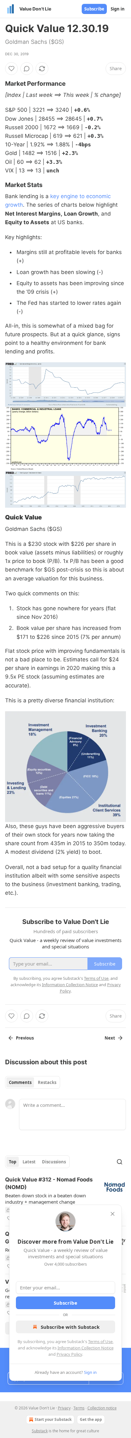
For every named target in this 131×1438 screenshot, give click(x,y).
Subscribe (94, 9)
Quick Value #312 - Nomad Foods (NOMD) (49, 1183)
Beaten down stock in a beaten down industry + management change (45, 1198)
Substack (40, 1431)
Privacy (64, 1408)
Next (110, 1038)
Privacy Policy (69, 1354)
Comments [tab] (20, 1082)
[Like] (11, 68)
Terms (79, 1408)
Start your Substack (53, 1419)
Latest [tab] (29, 1162)
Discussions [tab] (54, 1162)
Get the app (91, 1419)
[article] (65, 1199)
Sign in (118, 9)
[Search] (119, 1161)
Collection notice (102, 1408)
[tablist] (32, 1082)
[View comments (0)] (26, 68)
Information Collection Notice (86, 1348)
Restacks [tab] (47, 1082)
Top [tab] (12, 1162)
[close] (112, 1214)
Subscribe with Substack (70, 1327)
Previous (25, 1038)
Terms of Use (100, 1341)
